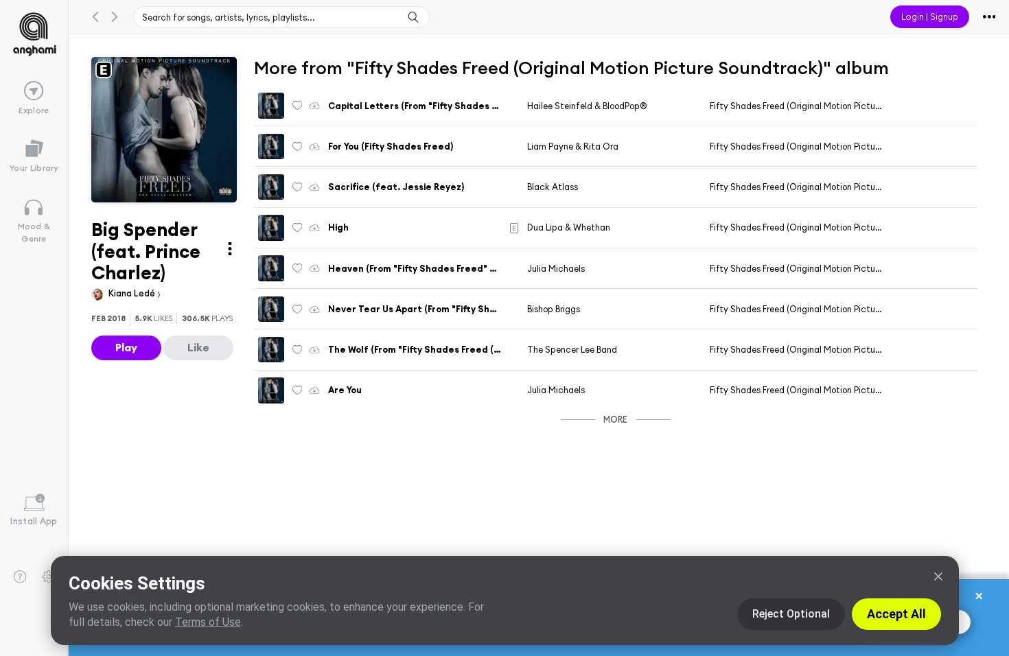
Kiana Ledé (132, 293)
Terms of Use (208, 622)
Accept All (896, 614)
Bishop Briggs (553, 308)
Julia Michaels (556, 268)
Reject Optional (791, 613)
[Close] (938, 576)
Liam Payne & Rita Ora (572, 146)
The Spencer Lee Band (572, 349)
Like (198, 347)
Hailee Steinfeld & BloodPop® (587, 105)
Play (126, 347)
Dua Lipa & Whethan (568, 227)
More (615, 419)
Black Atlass (552, 186)
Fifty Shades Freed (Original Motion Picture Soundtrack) (823, 105)
